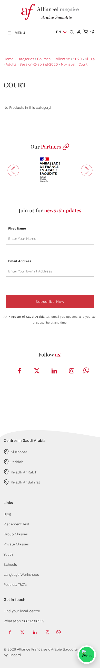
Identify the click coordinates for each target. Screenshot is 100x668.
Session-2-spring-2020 (38, 64)
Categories (25, 59)
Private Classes (16, 544)
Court (82, 64)
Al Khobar (19, 452)
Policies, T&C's (15, 584)
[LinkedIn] (54, 371)
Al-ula (90, 59)
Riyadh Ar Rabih (24, 472)
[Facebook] (19, 371)
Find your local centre (22, 611)
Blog (7, 514)
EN (58, 32)
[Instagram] (71, 371)
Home (9, 59)
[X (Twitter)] (36, 371)
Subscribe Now (50, 301)
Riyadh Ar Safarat (25, 482)
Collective (62, 59)
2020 (77, 59)
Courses (44, 59)
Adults (11, 64)
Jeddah (17, 462)
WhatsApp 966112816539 (24, 621)
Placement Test (16, 524)
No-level (68, 64)
